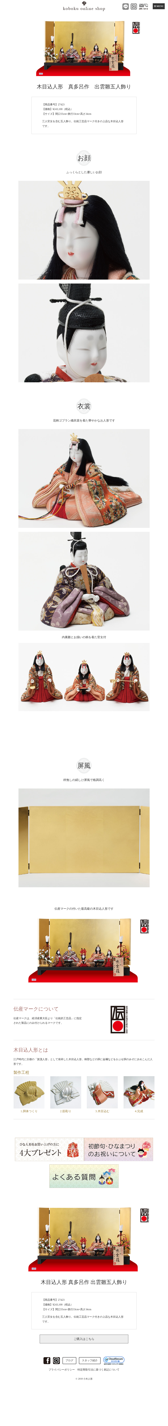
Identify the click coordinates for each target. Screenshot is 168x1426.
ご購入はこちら (84, 1339)
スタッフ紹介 (90, 1360)
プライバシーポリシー (62, 1369)
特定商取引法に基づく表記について (98, 1369)
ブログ (69, 1360)
